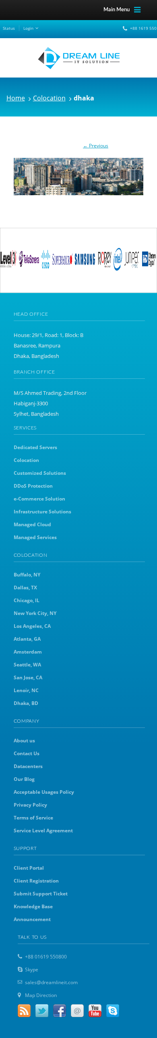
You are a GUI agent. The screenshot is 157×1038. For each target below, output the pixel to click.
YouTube (95, 1010)
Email (77, 1010)
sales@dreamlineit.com (51, 982)
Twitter (41, 1010)
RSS (24, 1010)
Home (15, 98)
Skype (31, 969)
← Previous (95, 145)
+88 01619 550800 (46, 956)
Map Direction (41, 995)
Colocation (49, 98)
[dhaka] (78, 172)
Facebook (59, 1010)
